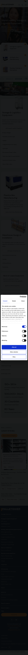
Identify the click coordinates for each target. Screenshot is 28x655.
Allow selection (14, 352)
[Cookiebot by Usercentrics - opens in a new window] (20, 297)
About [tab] (23, 301)
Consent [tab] (5, 301)
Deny (14, 356)
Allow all (14, 347)
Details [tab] (14, 301)
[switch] (24, 331)
